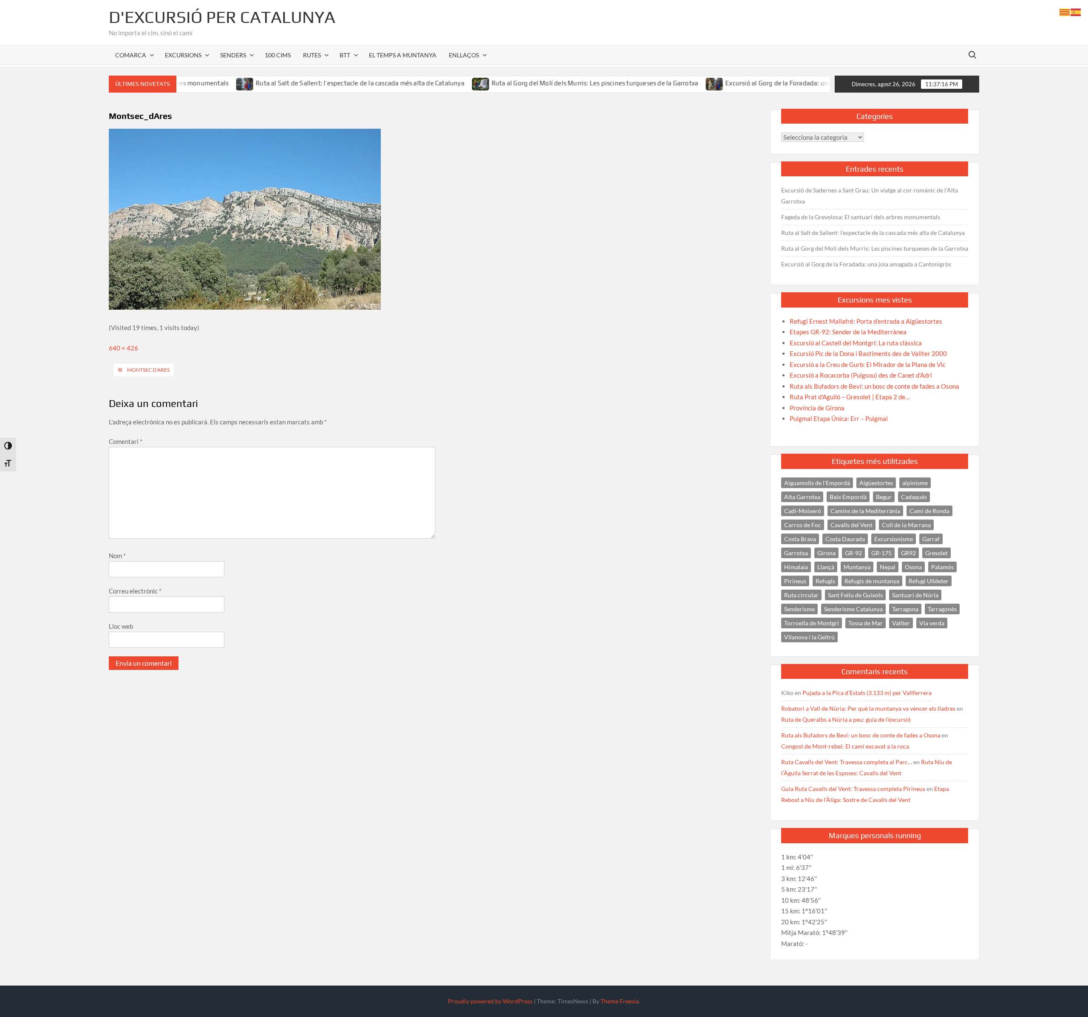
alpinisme (915, 482)
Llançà (825, 567)
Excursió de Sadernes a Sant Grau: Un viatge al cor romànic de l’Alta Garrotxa (869, 195)
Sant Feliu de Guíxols (855, 595)
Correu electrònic (135, 591)
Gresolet (936, 553)
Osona (913, 567)
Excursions (183, 55)
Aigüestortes (876, 482)
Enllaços (464, 55)
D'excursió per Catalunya (222, 17)
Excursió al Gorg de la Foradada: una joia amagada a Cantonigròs (786, 83)
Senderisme (799, 609)
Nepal (887, 567)
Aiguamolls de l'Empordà (817, 482)
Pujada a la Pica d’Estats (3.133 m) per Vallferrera (867, 692)
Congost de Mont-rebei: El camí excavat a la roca (845, 746)
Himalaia (796, 567)
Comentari (125, 441)
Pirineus (795, 581)
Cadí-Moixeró (802, 510)
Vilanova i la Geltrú (809, 637)
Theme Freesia (620, 1001)
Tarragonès (942, 609)
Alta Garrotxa (802, 496)
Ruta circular (801, 595)
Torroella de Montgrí (811, 623)
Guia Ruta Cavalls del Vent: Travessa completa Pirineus (853, 788)
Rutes (312, 55)
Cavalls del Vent (851, 524)
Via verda (931, 623)
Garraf (931, 538)
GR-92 (853, 553)
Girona (826, 553)
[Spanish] (1076, 11)
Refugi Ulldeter (929, 581)
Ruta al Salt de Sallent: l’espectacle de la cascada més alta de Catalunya (325, 83)
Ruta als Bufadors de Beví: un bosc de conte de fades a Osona (861, 735)
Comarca (130, 55)
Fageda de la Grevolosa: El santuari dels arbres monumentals (860, 216)
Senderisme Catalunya (853, 609)
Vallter (901, 623)
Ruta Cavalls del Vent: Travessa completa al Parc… (846, 762)
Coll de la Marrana (906, 524)
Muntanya (857, 567)
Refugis (825, 581)
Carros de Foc (802, 524)
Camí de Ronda (929, 510)
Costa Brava (800, 538)
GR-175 (881, 553)
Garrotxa (796, 553)
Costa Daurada (845, 538)
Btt (345, 55)
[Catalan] (1065, 11)
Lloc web (121, 626)
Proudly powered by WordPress (490, 1001)
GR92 (908, 553)
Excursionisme (893, 538)
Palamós (942, 567)
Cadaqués (914, 496)
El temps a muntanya (402, 55)
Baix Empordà (848, 496)
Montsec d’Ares (148, 370)
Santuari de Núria (915, 595)
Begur (884, 496)
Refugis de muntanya (871, 581)
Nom (117, 555)
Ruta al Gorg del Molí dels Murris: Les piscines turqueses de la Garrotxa (559, 83)
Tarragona (905, 609)
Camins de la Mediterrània (865, 510)
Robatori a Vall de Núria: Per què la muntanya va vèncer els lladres (868, 708)
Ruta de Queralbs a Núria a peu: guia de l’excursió (846, 719)
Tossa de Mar (865, 623)
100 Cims (278, 55)
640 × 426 (123, 348)
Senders (233, 55)
